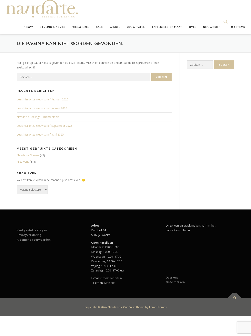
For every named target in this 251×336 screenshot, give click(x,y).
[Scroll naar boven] (234, 298)
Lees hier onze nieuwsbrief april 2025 (40, 134)
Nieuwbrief (211, 26)
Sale (99, 26)
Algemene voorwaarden (34, 239)
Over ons (172, 277)
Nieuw (28, 26)
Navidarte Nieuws (28, 155)
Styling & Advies (53, 26)
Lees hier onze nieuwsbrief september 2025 (44, 125)
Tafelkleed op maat (167, 26)
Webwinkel (80, 26)
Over (192, 26)
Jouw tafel (136, 26)
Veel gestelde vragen (32, 230)
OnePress (129, 307)
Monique (109, 283)
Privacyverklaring (29, 235)
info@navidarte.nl (111, 278)
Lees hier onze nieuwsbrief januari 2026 (42, 108)
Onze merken (175, 282)
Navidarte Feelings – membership (38, 117)
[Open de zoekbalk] (225, 22)
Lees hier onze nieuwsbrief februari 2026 (42, 99)
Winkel (115, 26)
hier (208, 225)
